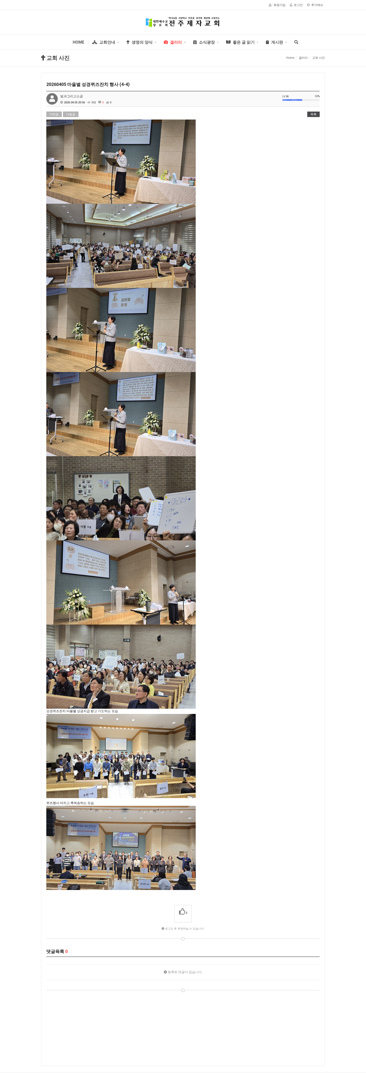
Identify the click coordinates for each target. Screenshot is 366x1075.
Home (290, 58)
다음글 (70, 114)
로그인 (298, 5)
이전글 (54, 114)
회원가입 (280, 5)
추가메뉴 (317, 5)
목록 (313, 114)
